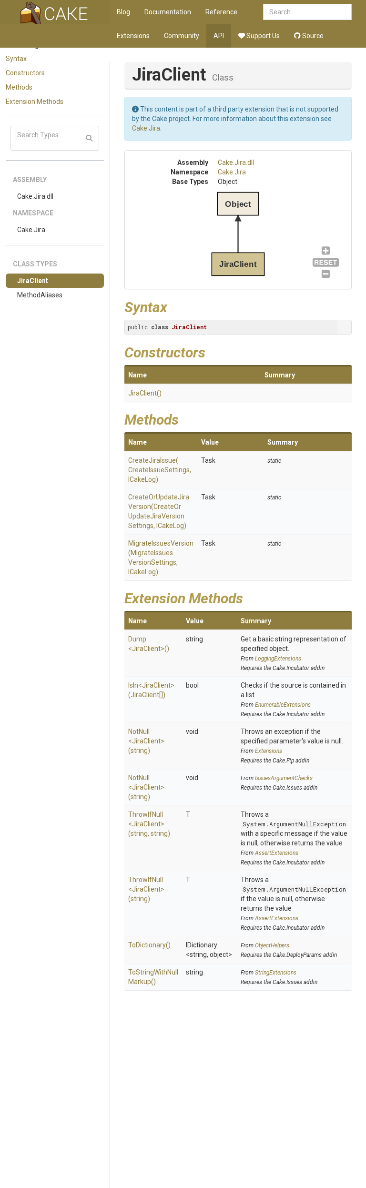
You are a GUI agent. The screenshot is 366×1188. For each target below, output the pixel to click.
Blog (123, 12)
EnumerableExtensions (283, 704)
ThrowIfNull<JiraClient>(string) (146, 889)
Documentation (167, 12)
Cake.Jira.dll (35, 196)
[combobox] (307, 12)
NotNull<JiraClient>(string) (146, 741)
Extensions (133, 36)
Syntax (16, 58)
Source (312, 36)
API (219, 36)
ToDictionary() (149, 945)
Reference (221, 12)
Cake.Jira (31, 230)
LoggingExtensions (278, 658)
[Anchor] (174, 306)
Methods (19, 87)
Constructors (25, 73)
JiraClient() (145, 393)
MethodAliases (39, 295)
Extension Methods (34, 101)
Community (181, 36)
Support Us (262, 36)
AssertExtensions (276, 853)
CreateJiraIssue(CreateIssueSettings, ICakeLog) (159, 470)
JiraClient (32, 280)
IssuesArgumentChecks (284, 778)
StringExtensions (275, 972)
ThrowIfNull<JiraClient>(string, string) (149, 824)
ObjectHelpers (272, 945)
